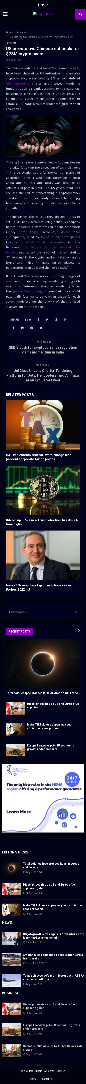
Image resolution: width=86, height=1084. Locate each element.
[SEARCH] (75, 612)
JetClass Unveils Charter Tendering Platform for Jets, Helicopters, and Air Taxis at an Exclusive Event (43, 375)
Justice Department (27, 291)
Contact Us (46, 1079)
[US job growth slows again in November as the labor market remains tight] (11, 938)
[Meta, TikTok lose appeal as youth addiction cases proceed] (15, 729)
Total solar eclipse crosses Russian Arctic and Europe (42, 693)
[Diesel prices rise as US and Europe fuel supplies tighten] (15, 708)
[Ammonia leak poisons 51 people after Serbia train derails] (11, 959)
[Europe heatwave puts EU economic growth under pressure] (15, 750)
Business (11, 43)
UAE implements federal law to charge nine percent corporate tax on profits (38, 457)
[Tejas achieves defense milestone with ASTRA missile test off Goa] (11, 980)
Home (33, 1079)
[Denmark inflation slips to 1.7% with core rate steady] (11, 1050)
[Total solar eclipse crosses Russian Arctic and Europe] (43, 664)
